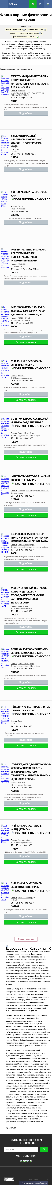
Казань (21, 375)
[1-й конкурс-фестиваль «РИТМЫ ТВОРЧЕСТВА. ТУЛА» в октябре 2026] (5, 715)
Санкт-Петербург (26, 433)
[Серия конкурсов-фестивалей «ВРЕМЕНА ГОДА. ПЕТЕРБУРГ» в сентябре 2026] (5, 428)
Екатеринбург (24, 840)
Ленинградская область (37, 490)
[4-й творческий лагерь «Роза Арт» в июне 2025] (5, 199)
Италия (14, 146)
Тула (20, 721)
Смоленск (22, 606)
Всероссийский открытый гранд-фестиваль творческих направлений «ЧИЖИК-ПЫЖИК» (29, 538)
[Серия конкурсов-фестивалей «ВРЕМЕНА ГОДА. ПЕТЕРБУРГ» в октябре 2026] (5, 658)
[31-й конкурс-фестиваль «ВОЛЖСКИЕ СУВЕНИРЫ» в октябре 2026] (5, 891)
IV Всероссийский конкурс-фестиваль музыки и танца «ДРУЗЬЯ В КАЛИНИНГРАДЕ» (28, 311)
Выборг (21, 490)
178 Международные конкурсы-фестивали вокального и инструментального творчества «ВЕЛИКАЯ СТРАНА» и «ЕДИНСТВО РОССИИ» (31, 772)
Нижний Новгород (26, 897)
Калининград (24, 318)
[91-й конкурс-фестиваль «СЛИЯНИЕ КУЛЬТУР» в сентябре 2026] (5, 369)
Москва (21, 90)
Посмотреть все (26, 939)
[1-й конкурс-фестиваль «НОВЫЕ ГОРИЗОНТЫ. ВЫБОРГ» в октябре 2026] (5, 485)
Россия (14, 91)
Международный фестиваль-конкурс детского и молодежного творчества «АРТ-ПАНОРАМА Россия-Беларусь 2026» (29, 595)
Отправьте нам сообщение (35, 1183)
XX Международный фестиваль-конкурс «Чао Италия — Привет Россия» (26, 139)
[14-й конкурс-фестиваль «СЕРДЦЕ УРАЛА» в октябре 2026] (5, 834)
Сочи (20, 206)
